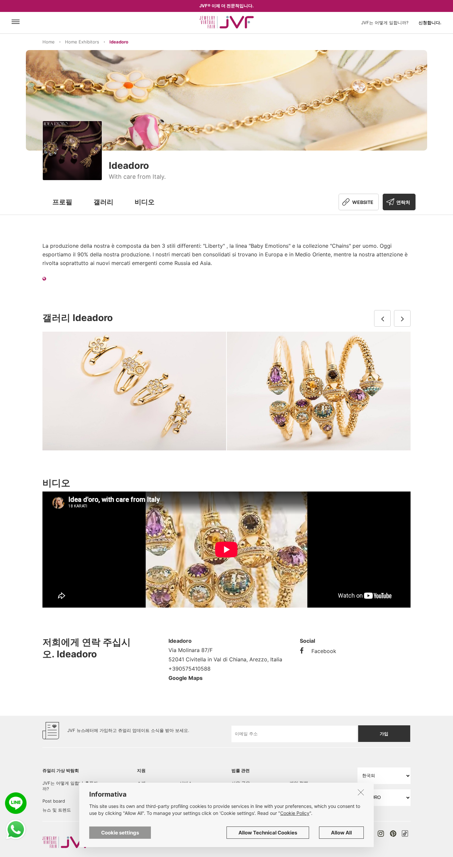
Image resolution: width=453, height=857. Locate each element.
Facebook (323, 651)
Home (48, 41)
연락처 (403, 202)
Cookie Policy (294, 813)
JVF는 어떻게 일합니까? (385, 22)
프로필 (62, 202)
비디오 (145, 202)
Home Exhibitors (82, 41)
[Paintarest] (393, 833)
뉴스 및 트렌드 (56, 810)
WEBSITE (362, 202)
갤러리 (103, 202)
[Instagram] (381, 833)
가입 (384, 733)
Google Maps (185, 678)
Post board (53, 801)
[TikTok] (405, 833)
